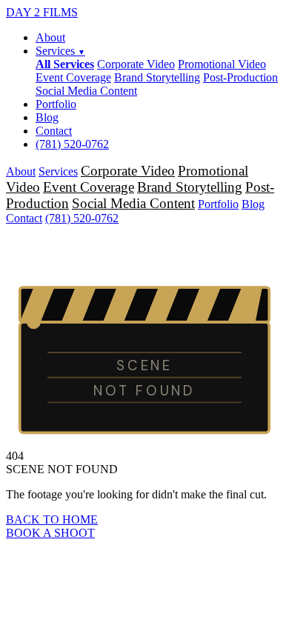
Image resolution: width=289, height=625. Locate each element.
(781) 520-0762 (72, 144)
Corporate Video (136, 64)
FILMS (42, 12)
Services (60, 50)
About (50, 37)
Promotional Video (222, 64)
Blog (47, 117)
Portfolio (56, 104)
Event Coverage (73, 77)
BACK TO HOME (52, 519)
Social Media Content (86, 90)
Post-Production (240, 77)
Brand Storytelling (157, 77)
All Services (65, 64)
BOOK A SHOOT (50, 533)
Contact (54, 130)
